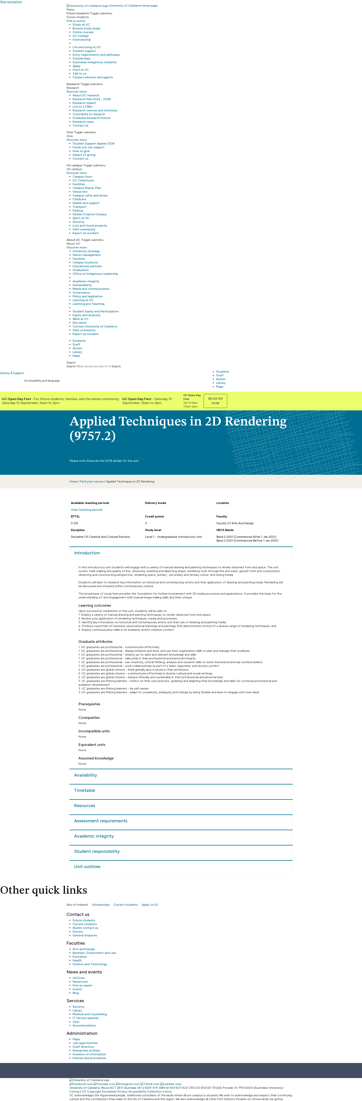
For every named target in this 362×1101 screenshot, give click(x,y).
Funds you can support (88, 147)
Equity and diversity (86, 315)
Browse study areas (86, 28)
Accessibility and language (42, 380)
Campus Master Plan (87, 188)
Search (71, 366)
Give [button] (70, 132)
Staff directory (83, 1046)
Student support (84, 51)
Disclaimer (109, 1091)
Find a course (76, 21)
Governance (81, 292)
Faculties (79, 258)
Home (73, 481)
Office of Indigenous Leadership (95, 273)
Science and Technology (90, 964)
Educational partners (87, 266)
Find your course (92, 481)
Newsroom (80, 981)
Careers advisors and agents (93, 77)
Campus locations (85, 262)
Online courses (83, 32)
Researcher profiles (86, 1050)
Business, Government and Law (94, 953)
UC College (81, 36)
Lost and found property (90, 225)
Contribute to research (89, 114)
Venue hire (80, 191)
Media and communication (91, 289)
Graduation (81, 270)
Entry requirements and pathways (96, 54)
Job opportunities (85, 1043)
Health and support (86, 203)
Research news (83, 121)
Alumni (77, 348)
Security (78, 222)
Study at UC (81, 24)
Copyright (94, 1091)
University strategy (86, 251)
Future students (84, 920)
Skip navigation (11, 2)
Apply (77, 66)
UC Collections (83, 180)
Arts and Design (84, 949)
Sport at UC (81, 218)
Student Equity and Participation (96, 311)
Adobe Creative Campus (90, 214)
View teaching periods (86, 509)
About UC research (86, 95)
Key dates (80, 322)
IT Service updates (86, 1018)
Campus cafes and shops (90, 195)
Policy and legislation (88, 296)
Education (80, 956)
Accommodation (84, 1025)
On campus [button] (74, 165)
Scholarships (81, 58)
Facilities (79, 184)
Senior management (87, 255)
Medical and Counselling (90, 1014)
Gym (76, 1021)
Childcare (79, 199)
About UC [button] (73, 240)
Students (79, 340)
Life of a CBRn (83, 106)
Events (77, 989)
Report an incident (86, 233)
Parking (78, 210)
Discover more (77, 91)
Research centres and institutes (95, 110)
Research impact (84, 103)
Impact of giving (84, 155)
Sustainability (82, 285)
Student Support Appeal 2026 (94, 143)
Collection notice (159, 1091)
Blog (76, 993)
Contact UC (77, 1091)
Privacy (122, 1091)
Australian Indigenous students (95, 62)
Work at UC (81, 319)
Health (77, 960)
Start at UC (81, 70)
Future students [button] (78, 13)
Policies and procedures (89, 1058)
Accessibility (137, 1091)
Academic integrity (86, 281)
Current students (126, 904)
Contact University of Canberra (95, 326)
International (82, 39)
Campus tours (82, 176)
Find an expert (82, 985)
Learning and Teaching (88, 304)
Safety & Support (12, 373)
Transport (80, 206)
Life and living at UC (87, 47)
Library (77, 352)
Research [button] (73, 84)
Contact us (80, 125)
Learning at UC (83, 300)
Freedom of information (89, 1054)
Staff (76, 344)
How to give (81, 151)
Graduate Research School (91, 118)
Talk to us (79, 73)
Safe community (84, 229)
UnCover (79, 978)
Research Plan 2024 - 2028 (92, 99)
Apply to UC (150, 904)
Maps (76, 356)
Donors (78, 931)
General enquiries (85, 935)
